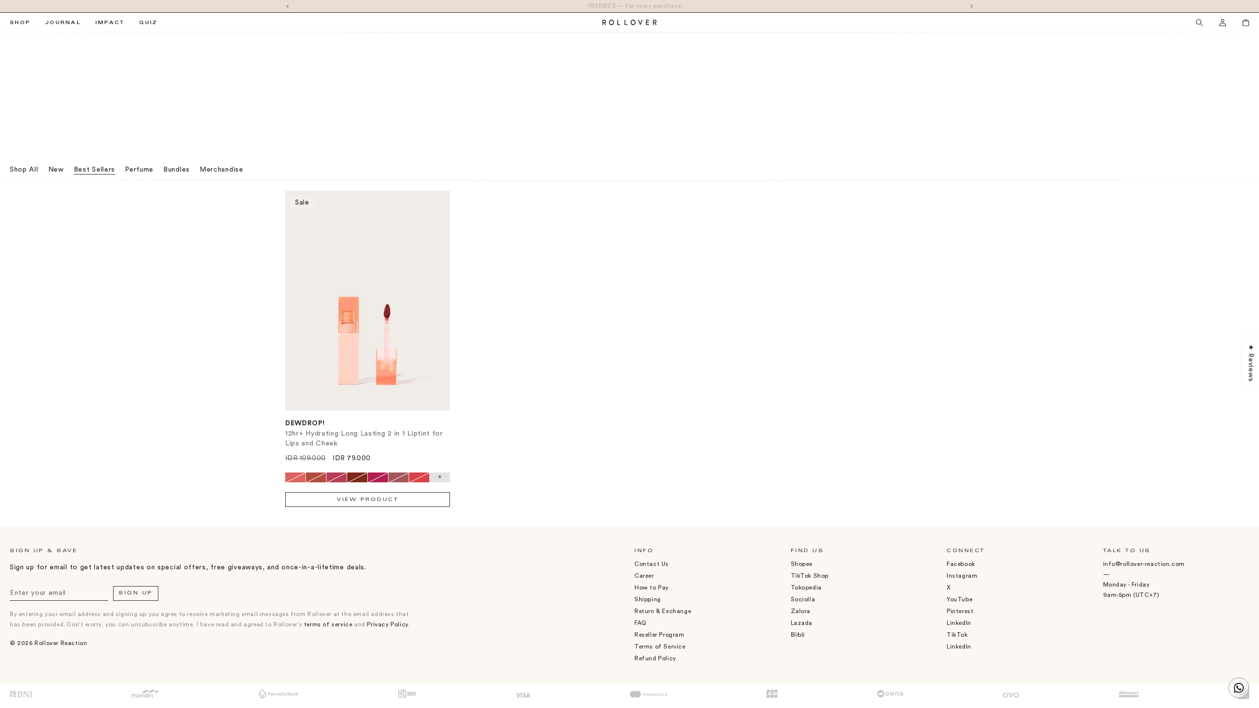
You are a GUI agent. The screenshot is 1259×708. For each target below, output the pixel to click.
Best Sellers (94, 169)
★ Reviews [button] (1250, 363)
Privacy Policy (387, 624)
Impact (110, 23)
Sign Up (136, 593)
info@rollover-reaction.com (1144, 564)
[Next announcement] (971, 6)
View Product (367, 500)
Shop (20, 23)
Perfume (139, 169)
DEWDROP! (305, 423)
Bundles (176, 169)
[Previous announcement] (287, 6)
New (56, 169)
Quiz (148, 23)
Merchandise (221, 169)
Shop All (24, 169)
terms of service (328, 624)
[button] (1199, 22)
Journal (63, 23)
